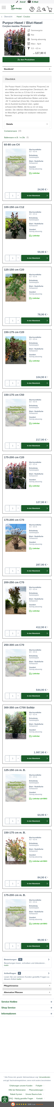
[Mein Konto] (39, 9)
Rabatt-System (16, 1094)
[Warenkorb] (49, 9)
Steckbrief (8, 69)
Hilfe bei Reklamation (17, 1090)
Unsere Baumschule (33, 1094)
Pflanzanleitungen (36, 1090)
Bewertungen (10, 959)
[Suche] (44, 9)
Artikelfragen (12, 973)
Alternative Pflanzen (13, 992)
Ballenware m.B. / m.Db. (16, 137)
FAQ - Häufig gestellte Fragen (21, 1098)
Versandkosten (44, 1077)
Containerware (12, 131)
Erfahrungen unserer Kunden (21, 1086)
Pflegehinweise (11, 986)
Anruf (22, 2)
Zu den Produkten (26, 60)
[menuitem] (4, 7)
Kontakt (39, 1098)
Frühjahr (39, 1086)
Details (9, 124)
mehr (6, 965)
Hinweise (39, 1104)
